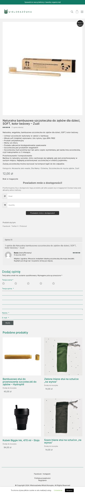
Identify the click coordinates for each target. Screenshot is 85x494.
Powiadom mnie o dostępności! (42, 213)
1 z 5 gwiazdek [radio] (8, 284)
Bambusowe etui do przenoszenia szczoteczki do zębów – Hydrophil (19, 382)
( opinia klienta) (17, 127)
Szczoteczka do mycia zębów (61, 168)
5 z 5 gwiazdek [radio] (58, 284)
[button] (82, 11)
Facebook (6, 226)
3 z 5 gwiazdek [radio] (33, 284)
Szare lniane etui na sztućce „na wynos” (62, 441)
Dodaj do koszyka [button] (9, 388)
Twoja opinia (8, 289)
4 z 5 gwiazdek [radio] (45, 284)
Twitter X (14, 226)
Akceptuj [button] (69, 490)
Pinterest (23, 226)
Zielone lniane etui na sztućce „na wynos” (61, 380)
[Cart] (77, 11)
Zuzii (77, 168)
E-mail (5, 318)
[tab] (42, 239)
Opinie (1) (8, 240)
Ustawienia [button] (58, 490)
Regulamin (42, 480)
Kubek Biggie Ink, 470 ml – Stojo (21, 440)
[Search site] (72, 12)
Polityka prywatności (42, 478)
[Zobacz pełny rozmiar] (5, 25)
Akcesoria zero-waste (21, 168)
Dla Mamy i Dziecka (39, 168)
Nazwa (5, 313)
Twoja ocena (7, 280)
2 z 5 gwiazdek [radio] (20, 284)
